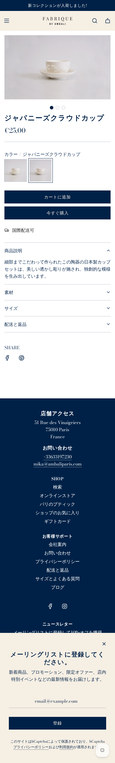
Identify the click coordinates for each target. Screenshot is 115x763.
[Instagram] (64, 606)
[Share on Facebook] (7, 358)
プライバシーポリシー (31, 747)
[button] (51, 107)
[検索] (94, 20)
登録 (57, 723)
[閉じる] (104, 643)
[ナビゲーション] (6, 20)
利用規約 (66, 747)
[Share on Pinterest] (21, 358)
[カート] (107, 20)
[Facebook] (50, 606)
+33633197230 (57, 456)
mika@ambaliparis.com (58, 463)
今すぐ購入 (58, 213)
